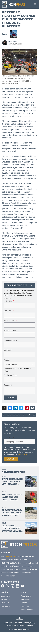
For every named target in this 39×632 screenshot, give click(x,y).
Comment (8, 385)
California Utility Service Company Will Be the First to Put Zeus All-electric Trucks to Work (13, 528)
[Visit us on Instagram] (12, 586)
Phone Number (10, 330)
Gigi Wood (12, 41)
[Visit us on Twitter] (7, 586)
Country (7, 360)
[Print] (4, 408)
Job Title (8, 350)
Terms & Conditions (16, 625)
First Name (9, 301)
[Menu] (34, 4)
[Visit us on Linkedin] (17, 586)
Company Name (10, 340)
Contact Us (8, 623)
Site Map (29, 625)
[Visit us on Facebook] (2, 586)
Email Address (10, 321)
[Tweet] (21, 408)
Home (4, 476)
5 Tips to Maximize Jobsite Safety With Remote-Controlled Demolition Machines (12, 482)
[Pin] (27, 408)
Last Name (9, 311)
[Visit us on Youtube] (22, 586)
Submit (10, 398)
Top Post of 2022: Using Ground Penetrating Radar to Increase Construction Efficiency (12, 497)
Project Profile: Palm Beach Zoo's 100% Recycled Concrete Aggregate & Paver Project (12, 513)
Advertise (18, 623)
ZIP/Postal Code (10, 375)
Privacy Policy (23, 454)
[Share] (10, 408)
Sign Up (11, 459)
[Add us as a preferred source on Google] (32, 408)
